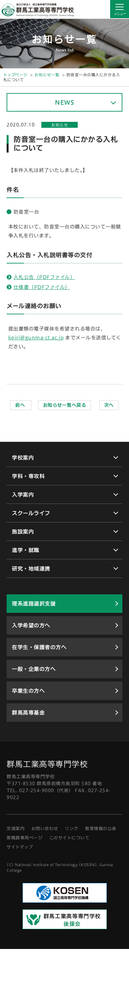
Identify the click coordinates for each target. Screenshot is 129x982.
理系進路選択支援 (34, 603)
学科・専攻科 (28, 476)
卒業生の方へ (28, 690)
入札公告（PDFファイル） (44, 277)
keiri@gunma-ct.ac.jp (36, 337)
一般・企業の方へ (34, 669)
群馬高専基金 (28, 712)
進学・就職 (25, 550)
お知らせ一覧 (46, 75)
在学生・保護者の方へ (39, 647)
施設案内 (23, 531)
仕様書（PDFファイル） (42, 287)
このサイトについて (69, 838)
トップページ (15, 75)
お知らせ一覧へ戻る (64, 405)
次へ (109, 405)
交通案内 (15, 828)
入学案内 (23, 494)
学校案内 (23, 457)
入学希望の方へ (31, 625)
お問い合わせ (44, 828)
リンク (71, 828)
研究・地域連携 (31, 568)
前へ (20, 405)
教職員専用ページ (24, 838)
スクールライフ (31, 513)
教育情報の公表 (100, 828)
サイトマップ (20, 847)
